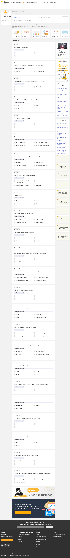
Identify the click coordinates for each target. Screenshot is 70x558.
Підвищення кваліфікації (32, 2)
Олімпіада (51, 2)
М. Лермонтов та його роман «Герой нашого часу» (62, 101)
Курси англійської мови (41, 548)
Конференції (21, 538)
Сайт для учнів (56, 6)
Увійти (5, 22)
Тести (23, 2)
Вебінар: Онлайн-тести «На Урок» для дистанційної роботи (62, 53)
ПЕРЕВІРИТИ (49, 527)
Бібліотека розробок (41, 536)
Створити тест (23, 512)
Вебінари (20, 536)
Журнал (13, 2)
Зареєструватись (6, 16)
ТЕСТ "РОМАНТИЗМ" (62, 115)
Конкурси (45, 2)
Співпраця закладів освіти (7, 536)
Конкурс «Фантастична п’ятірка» (61, 538)
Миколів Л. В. (17, 17)
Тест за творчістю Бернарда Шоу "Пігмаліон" (61, 139)
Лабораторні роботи (41, 539)
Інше (55, 2)
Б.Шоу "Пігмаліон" (61, 147)
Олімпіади (38, 544)
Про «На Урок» (4, 534)
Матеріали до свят (57, 536)
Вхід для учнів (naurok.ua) (59, 534)
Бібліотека (18, 2)
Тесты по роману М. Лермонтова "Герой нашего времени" (61, 152)
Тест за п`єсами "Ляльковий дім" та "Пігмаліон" (61, 133)
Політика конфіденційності (24, 555)
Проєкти (38, 541)
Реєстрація (67, 6)
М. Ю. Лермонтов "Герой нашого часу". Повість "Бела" (62, 107)
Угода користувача (5, 555)
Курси (19, 539)
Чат (40, 2)
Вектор (20, 541)
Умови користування (14, 555)
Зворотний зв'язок (7, 540)
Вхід (62, 6)
